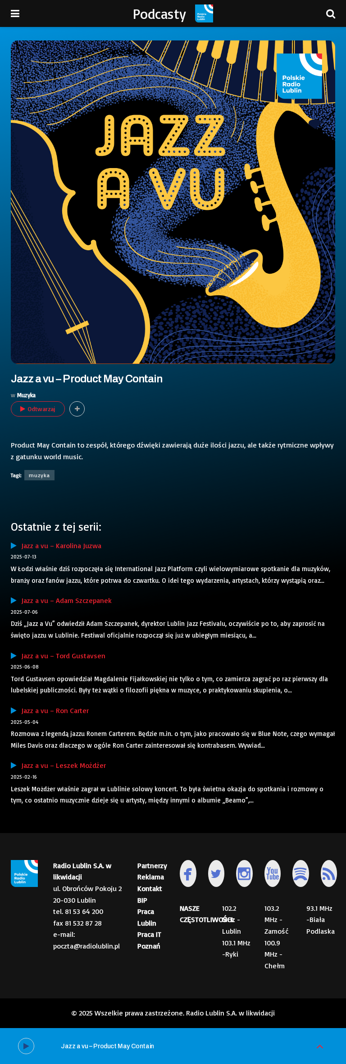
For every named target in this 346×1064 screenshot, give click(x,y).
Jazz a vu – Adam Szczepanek (64, 600)
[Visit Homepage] (204, 13)
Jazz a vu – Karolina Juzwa (59, 545)
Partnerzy (152, 865)
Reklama (150, 876)
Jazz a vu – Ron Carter (53, 710)
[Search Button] (330, 13)
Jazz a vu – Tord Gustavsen (61, 655)
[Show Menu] (15, 13)
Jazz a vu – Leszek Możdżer (61, 765)
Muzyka (26, 395)
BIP (142, 900)
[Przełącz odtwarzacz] (319, 1046)
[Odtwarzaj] (26, 1046)
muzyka (39, 475)
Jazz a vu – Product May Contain (107, 1046)
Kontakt (149, 888)
